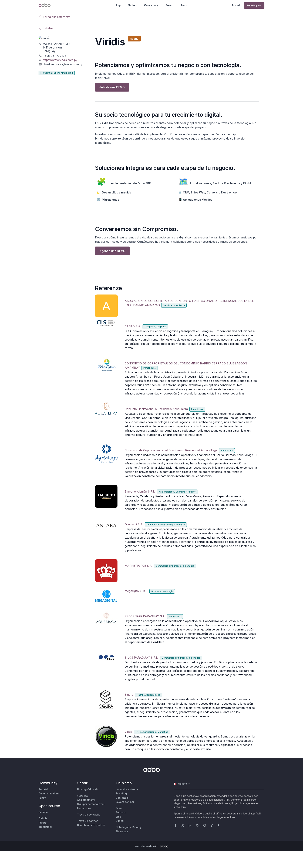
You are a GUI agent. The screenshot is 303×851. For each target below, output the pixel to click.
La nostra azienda (127, 789)
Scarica (43, 812)
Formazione (84, 808)
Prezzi (169, 5)
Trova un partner (87, 820)
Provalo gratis (254, 5)
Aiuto (184, 5)
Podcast (121, 812)
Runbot (43, 822)
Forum (42, 797)
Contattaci (122, 797)
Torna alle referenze (56, 17)
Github (43, 818)
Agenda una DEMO (112, 251)
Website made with (147, 846)
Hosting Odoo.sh (87, 789)
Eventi (119, 808)
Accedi (236, 5)
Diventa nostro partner (91, 825)
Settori (132, 5)
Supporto (82, 795)
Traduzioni (45, 826)
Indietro (48, 28)
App (118, 5)
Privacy (136, 827)
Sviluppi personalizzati (91, 804)
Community (151, 5)
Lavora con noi (125, 801)
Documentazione (49, 793)
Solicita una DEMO (112, 87)
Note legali (122, 827)
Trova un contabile (88, 814)
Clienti (120, 820)
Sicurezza (122, 831)
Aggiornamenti (86, 799)
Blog (118, 816)
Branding (121, 793)
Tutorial (43, 789)
